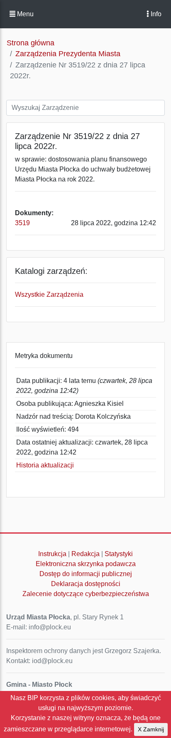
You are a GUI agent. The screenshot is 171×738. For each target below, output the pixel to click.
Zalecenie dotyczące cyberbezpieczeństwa (85, 593)
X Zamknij (151, 729)
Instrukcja (52, 553)
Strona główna (30, 43)
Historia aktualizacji (45, 465)
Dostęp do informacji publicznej (85, 573)
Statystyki (119, 553)
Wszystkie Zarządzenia (49, 294)
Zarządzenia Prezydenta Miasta (67, 54)
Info (155, 13)
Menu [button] (24, 13)
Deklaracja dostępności (85, 583)
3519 (22, 222)
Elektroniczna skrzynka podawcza (86, 563)
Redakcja (85, 553)
